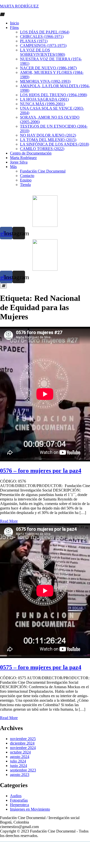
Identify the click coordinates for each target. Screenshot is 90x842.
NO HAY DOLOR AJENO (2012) (48, 135)
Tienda (25, 184)
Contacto (27, 175)
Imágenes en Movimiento (30, 809)
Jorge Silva (19, 162)
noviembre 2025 (23, 739)
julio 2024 (18, 761)
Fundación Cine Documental (43, 171)
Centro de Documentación (31, 153)
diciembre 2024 (22, 743)
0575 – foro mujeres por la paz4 (40, 667)
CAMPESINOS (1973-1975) (43, 45)
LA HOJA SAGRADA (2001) (44, 99)
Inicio (14, 23)
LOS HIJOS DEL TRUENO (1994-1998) (53, 95)
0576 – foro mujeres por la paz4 (40, 470)
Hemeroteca (19, 805)
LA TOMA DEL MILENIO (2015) (48, 140)
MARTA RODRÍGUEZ (19, 6)
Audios (16, 796)
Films (14, 27)
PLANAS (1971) (34, 41)
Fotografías (19, 800)
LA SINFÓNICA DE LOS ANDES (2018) (54, 144)
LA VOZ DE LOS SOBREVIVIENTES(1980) (42, 52)
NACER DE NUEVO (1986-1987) (48, 68)
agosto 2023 (19, 774)
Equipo (26, 180)
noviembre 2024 (23, 748)
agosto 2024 (19, 757)
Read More (9, 521)
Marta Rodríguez (23, 158)
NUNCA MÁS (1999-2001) (42, 104)
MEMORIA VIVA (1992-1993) (45, 81)
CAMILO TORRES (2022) (42, 149)
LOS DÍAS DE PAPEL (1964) (44, 32)
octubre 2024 (20, 752)
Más (13, 167)
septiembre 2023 (23, 770)
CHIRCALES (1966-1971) (42, 36)
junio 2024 (18, 765)
